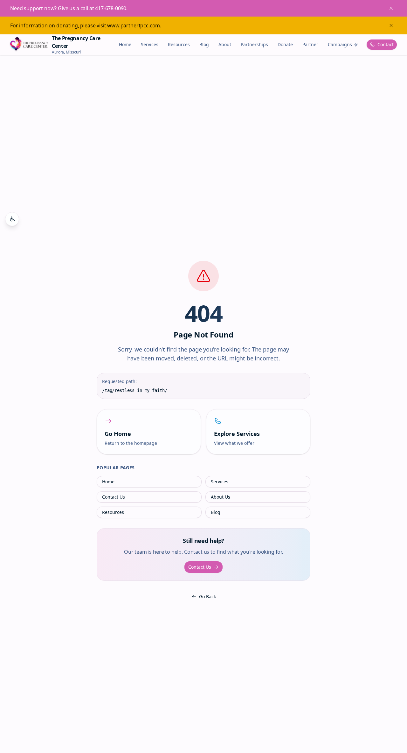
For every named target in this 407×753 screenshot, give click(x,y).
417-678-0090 (110, 8)
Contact (385, 44)
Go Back (207, 596)
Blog (204, 44)
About (224, 44)
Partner (310, 44)
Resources (179, 44)
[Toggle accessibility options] (12, 219)
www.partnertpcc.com (133, 25)
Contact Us (113, 497)
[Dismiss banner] (391, 25)
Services (149, 44)
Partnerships (254, 44)
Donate (285, 44)
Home (125, 44)
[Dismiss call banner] (391, 8)
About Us (220, 497)
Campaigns (340, 44)
